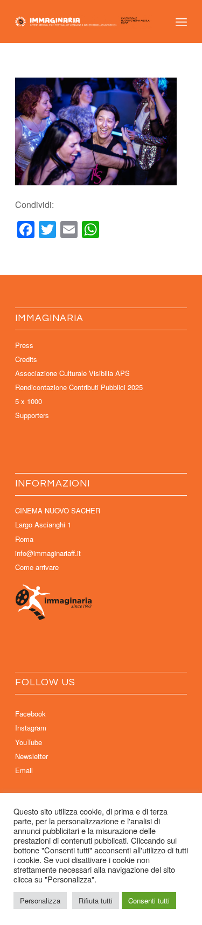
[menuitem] (181, 21)
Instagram (30, 727)
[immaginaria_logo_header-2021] (83, 21)
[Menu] (181, 21)
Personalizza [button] (40, 900)
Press (24, 345)
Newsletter (31, 756)
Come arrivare (37, 567)
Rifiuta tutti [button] (96, 900)
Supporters (32, 415)
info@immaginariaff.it (48, 553)
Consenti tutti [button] (149, 900)
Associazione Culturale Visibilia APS (72, 373)
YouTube (28, 742)
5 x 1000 (28, 401)
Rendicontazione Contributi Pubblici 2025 (79, 387)
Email (24, 770)
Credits (26, 359)
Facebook (30, 713)
